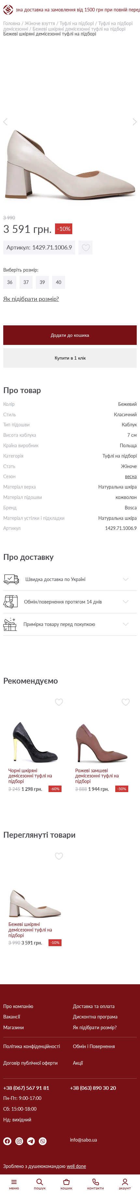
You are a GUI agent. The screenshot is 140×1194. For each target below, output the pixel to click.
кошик (66, 1188)
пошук (40, 1188)
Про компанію (18, 1006)
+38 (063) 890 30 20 (93, 1088)
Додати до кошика (70, 335)
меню (14, 1188)
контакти (95, 1188)
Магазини (13, 1027)
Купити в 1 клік (70, 358)
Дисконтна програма (95, 1016)
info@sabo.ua (83, 1140)
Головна (11, 23)
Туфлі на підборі (77, 23)
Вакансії (11, 1016)
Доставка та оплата (94, 1006)
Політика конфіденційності (31, 1046)
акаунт (125, 1188)
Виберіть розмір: (20, 270)
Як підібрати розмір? (31, 298)
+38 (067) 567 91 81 (26, 1087)
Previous (6, 121)
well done (76, 1166)
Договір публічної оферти (30, 1063)
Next (133, 121)
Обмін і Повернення (94, 1046)
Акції (78, 1063)
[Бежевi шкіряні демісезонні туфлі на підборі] (70, 121)
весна (131, 476)
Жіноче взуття (40, 23)
